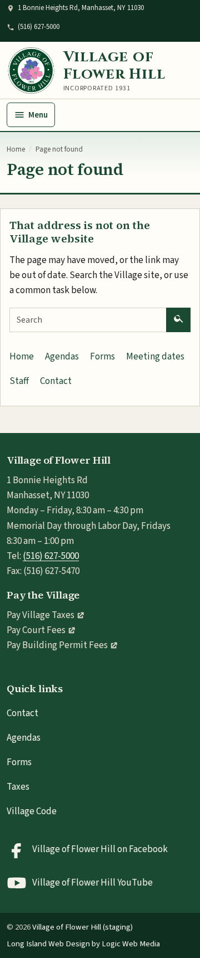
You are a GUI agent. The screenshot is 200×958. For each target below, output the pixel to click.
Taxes (18, 787)
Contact (56, 381)
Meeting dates (155, 356)
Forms (102, 356)
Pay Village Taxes (40, 615)
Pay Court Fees (36, 630)
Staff (19, 381)
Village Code (32, 811)
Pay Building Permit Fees (57, 645)
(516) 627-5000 (38, 27)
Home (16, 149)
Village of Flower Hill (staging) (82, 927)
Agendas (62, 356)
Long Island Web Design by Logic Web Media (83, 944)
